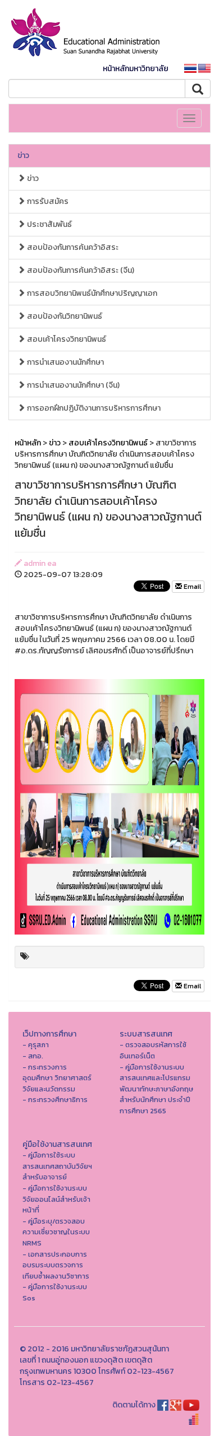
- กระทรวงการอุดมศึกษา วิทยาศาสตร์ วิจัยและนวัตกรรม (57, 1078)
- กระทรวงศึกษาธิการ (55, 1099)
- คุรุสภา (35, 1044)
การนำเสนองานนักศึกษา (64, 362)
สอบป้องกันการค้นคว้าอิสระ (71, 247)
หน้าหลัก (28, 443)
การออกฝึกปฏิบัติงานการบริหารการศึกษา (93, 408)
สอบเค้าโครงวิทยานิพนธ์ (65, 339)
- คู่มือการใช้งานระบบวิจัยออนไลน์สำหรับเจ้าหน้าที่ (56, 1199)
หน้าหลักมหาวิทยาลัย (135, 69)
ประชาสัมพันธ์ (48, 224)
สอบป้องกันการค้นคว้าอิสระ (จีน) (79, 270)
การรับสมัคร (47, 201)
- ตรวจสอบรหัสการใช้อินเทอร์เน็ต (153, 1050)
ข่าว (23, 155)
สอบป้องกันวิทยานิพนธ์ (63, 316)
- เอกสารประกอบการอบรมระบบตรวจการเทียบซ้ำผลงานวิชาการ (55, 1265)
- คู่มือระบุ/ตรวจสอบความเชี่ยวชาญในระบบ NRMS (56, 1232)
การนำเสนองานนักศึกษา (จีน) (72, 385)
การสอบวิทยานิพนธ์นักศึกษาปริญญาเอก (91, 293)
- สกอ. (32, 1056)
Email (191, 587)
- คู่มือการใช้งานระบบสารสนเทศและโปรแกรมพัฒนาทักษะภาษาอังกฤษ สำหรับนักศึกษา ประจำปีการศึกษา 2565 (156, 1089)
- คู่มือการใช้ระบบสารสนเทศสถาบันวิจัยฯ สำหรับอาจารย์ (57, 1166)
